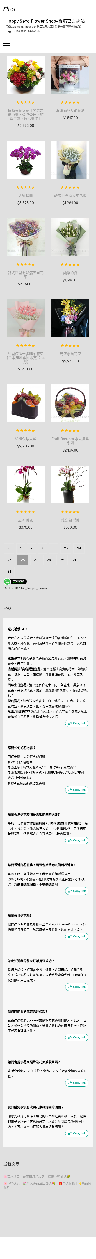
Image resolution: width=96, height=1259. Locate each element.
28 (49, 560)
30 (75, 560)
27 (36, 560)
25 (10, 560)
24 (79, 548)
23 (66, 548)
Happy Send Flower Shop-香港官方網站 (45, 21)
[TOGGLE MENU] (6, 44)
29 (62, 560)
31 (9, 572)
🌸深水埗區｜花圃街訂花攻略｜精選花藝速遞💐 (36, 1177)
